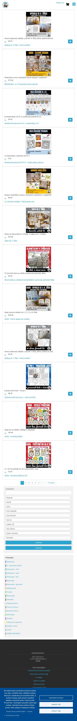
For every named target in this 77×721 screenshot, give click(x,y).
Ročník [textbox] (8, 502)
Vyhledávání (10, 489)
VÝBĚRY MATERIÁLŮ (13, 633)
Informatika (10, 615)
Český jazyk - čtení (13, 569)
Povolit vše (56, 711)
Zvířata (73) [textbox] (10, 524)
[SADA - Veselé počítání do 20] (38, 455)
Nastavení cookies (56, 698)
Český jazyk (10, 562)
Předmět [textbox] (9, 498)
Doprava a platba (39, 681)
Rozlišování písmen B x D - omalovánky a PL (22, 123)
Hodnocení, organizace (14, 622)
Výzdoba (9, 618)
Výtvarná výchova (12, 611)
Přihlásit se (60, 3)
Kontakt (30, 711)
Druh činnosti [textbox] (11, 515)
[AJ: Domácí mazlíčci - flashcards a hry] (38, 181)
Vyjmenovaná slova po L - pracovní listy (20, 397)
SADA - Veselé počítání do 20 (16, 476)
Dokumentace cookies (12, 715)
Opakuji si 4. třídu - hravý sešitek (17, 45)
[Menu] (73, 4)
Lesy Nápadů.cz (5, 4)
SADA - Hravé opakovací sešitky (17, 319)
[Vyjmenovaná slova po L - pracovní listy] (38, 377)
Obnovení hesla (39, 684)
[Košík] (67, 4)
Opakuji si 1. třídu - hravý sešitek (17, 358)
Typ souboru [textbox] (10, 529)
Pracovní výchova (12, 607)
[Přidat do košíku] (70, 41)
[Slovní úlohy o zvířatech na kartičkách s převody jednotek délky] (38, 259)
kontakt (38, 661)
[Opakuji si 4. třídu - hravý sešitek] (38, 24)
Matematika (10, 581)
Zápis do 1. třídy (11, 241)
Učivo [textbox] (8, 507)
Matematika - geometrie (14, 584)
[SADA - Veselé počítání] (38, 416)
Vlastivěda (10, 599)
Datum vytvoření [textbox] (12, 533)
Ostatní (9, 630)
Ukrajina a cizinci (12, 626)
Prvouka (9, 592)
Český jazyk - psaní (13, 573)
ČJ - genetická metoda (14, 565)
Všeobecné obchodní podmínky (39, 671)
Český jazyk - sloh (12, 577)
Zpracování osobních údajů (39, 674)
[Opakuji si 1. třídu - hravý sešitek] (38, 337)
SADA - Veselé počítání (13, 436)
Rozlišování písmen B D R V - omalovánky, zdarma (24, 162)
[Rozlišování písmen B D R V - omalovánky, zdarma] (38, 142)
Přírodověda (11, 596)
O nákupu (39, 677)
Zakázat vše (56, 704)
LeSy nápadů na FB (39, 688)
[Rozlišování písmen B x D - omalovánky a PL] (38, 103)
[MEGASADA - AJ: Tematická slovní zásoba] (38, 63)
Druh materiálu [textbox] (11, 511)
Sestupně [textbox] (9, 538)
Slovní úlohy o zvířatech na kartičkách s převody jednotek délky (29, 280)
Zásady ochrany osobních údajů (15, 711)
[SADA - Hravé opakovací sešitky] (38, 298)
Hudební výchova (12, 603)
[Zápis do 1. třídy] (38, 220)
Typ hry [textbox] (9, 520)
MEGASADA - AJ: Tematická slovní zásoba (21, 84)
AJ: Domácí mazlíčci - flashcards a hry (19, 202)
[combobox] (38, 497)
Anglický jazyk (11, 588)
